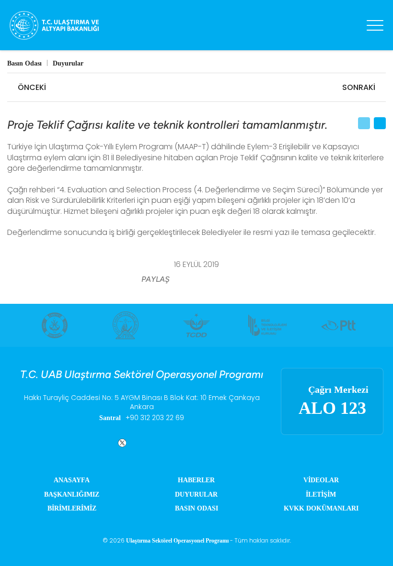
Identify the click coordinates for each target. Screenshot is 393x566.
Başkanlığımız (71, 494)
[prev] (14, 325)
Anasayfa (72, 480)
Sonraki (358, 87)
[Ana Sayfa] (77, 25)
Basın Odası (196, 508)
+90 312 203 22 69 (155, 417)
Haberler (196, 480)
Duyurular (196, 494)
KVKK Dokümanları (321, 508)
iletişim (321, 494)
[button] (185, 280)
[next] (378, 325)
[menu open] (375, 25)
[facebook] (98, 443)
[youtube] (185, 443)
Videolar (321, 480)
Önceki (32, 87)
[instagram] (164, 443)
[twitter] (120, 443)
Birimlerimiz (71, 508)
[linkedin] (143, 443)
